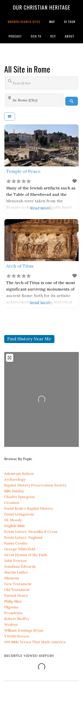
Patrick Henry (16, 595)
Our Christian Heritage (41, 7)
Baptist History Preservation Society (35, 485)
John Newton (15, 560)
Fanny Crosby (15, 543)
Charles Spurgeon (19, 496)
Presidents (13, 613)
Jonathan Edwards (20, 566)
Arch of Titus (19, 266)
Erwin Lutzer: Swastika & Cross (30, 531)
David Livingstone (19, 514)
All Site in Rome (27, 69)
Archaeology (14, 479)
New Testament (17, 584)
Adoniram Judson (19, 473)
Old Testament (17, 589)
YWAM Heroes (16, 636)
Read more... (41, 208)
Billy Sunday (14, 491)
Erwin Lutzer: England (23, 537)
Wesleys (11, 624)
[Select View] (9, 116)
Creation (11, 502)
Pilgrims (11, 607)
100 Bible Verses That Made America (35, 642)
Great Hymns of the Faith (25, 555)
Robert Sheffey (16, 618)
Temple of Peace (23, 171)
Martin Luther (16, 572)
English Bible (14, 526)
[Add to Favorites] (74, 181)
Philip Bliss (13, 601)
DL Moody (13, 520)
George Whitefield (19, 549)
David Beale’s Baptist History (28, 508)
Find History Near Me (29, 338)
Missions (11, 578)
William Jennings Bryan (23, 630)
